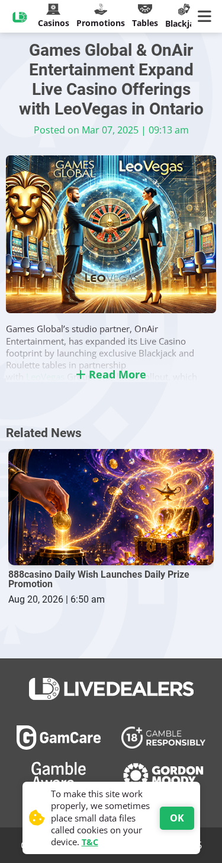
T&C (90, 842)
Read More (116, 374)
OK (177, 817)
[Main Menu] (207, 16)
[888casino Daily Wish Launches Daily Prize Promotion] (111, 507)
